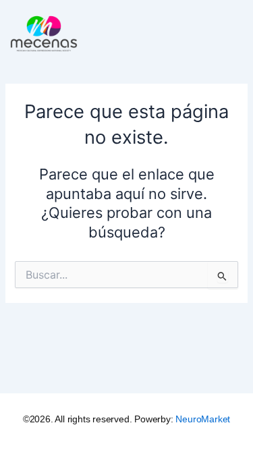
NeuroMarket (202, 419)
